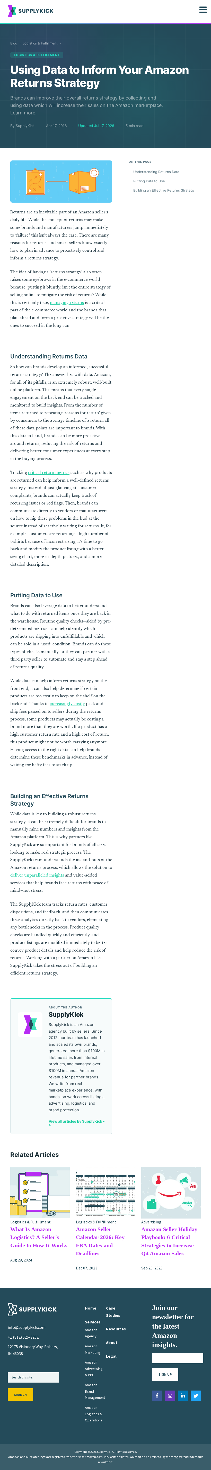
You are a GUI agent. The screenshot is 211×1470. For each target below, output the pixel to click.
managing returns (67, 303)
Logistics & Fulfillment (40, 43)
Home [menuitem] (90, 1308)
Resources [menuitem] (116, 1328)
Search (20, 1394)
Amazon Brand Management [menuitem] (95, 1391)
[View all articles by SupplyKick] (30, 1024)
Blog (13, 43)
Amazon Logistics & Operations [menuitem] (93, 1413)
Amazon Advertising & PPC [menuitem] (94, 1368)
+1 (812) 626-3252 (23, 1337)
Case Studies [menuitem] (113, 1311)
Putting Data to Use (149, 181)
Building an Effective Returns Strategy (164, 190)
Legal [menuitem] (111, 1356)
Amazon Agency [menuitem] (91, 1333)
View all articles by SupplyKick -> (77, 1123)
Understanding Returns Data (156, 172)
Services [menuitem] (93, 1321)
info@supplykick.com (27, 1327)
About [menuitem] (111, 1342)
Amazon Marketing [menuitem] (92, 1349)
